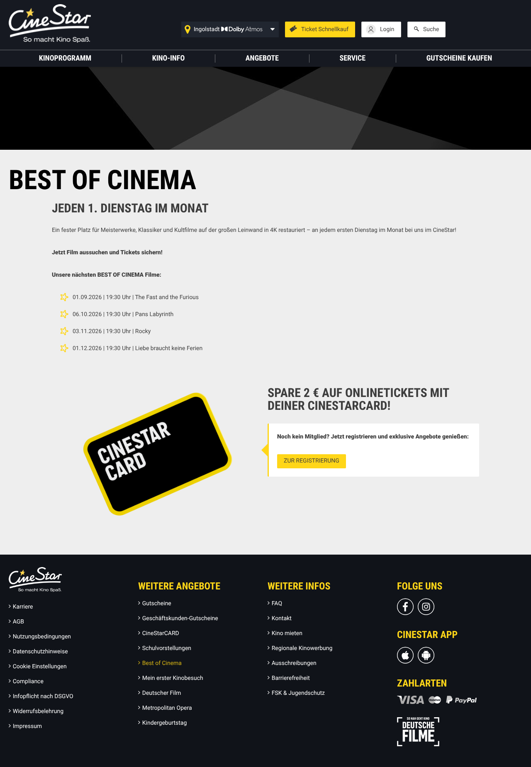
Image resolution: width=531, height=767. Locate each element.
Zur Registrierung (311, 461)
